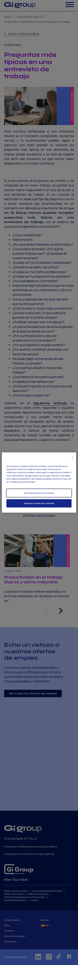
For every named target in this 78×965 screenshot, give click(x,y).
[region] (39, 482)
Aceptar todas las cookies (39, 503)
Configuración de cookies (39, 493)
